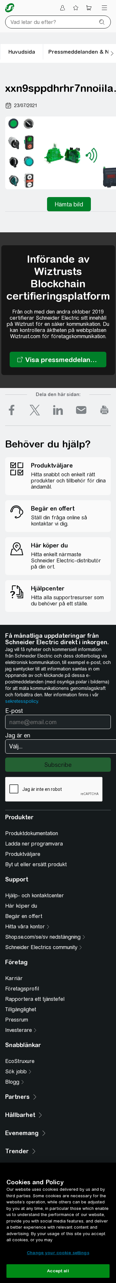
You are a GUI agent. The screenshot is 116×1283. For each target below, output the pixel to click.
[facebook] (11, 410)
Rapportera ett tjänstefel (34, 999)
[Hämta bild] (69, 204)
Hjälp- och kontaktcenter (34, 895)
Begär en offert (23, 916)
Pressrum (16, 1020)
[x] (35, 410)
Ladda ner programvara (34, 844)
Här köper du (21, 906)
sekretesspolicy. (22, 701)
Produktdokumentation (31, 833)
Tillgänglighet (20, 1009)
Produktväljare (22, 854)
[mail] (81, 410)
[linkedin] (58, 410)
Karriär (14, 978)
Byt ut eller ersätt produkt (36, 864)
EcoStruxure (19, 1061)
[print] (104, 410)
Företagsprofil (22, 989)
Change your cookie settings (58, 1252)
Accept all (58, 1270)
